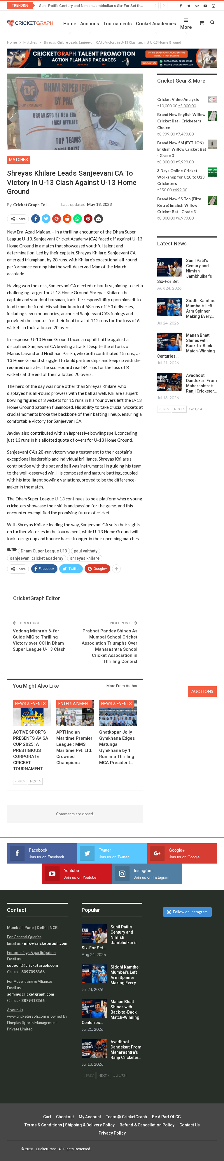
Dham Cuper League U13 (44, 551)
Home (69, 23)
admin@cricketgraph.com (30, 994)
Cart (47, 1116)
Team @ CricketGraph (126, 1116)
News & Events (30, 703)
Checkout (65, 1116)
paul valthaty (85, 551)
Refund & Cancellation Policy (147, 1125)
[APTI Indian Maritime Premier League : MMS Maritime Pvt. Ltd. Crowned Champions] (75, 713)
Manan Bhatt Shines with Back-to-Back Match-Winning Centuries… (186, 346)
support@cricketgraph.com (32, 965)
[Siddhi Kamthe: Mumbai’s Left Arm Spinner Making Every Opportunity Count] (169, 307)
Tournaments (117, 23)
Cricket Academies (156, 23)
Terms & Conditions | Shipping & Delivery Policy (69, 1125)
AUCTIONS (202, 691)
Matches (18, 159)
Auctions (89, 23)
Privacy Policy (112, 1133)
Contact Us (189, 1125)
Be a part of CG (166, 1116)
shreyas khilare (84, 558)
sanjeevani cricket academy (36, 558)
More (186, 27)
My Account (90, 1116)
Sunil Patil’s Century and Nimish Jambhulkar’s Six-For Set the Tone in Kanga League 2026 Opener (122, 5)
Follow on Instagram (190, 911)
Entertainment (74, 703)
